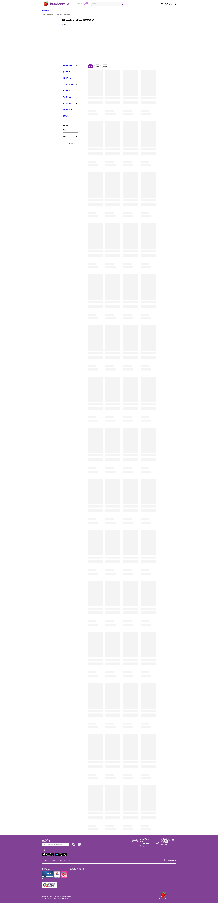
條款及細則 (53, 896)
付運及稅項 (45, 860)
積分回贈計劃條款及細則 (64, 896)
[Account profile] (170, 4)
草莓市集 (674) (67, 116)
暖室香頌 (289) (67, 103)
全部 (90, 66)
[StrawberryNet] (56, 3)
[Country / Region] (162, 4)
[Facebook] (74, 844)
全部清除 (70, 143)
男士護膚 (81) (67, 91)
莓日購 (105, 66)
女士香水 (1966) (68, 84)
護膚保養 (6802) (68, 65)
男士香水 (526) (67, 97)
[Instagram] (79, 844)
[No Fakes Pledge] (64, 876)
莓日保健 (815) (67, 109)
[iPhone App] (48, 856)
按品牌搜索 (45, 10)
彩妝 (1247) (66, 72)
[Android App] (61, 856)
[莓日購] (82, 4)
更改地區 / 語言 (171, 860)
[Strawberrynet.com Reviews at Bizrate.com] (47, 877)
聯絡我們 (70, 860)
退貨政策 (54, 860)
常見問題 (62, 860)
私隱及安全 (45, 896)
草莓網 (97, 66)
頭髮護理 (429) (67, 78)
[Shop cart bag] (174, 4)
